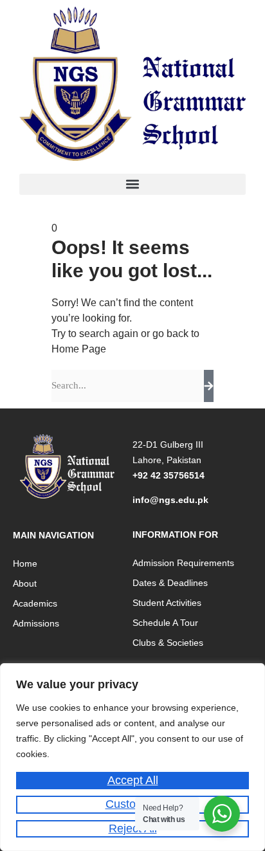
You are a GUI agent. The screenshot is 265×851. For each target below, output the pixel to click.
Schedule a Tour (165, 623)
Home (25, 563)
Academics (35, 603)
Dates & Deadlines (170, 583)
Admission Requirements (183, 563)
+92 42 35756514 (168, 475)
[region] (132, 757)
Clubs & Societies (167, 642)
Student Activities (166, 603)
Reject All (133, 828)
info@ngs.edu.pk (170, 500)
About (25, 583)
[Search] (209, 386)
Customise (132, 804)
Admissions (36, 623)
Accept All (132, 780)
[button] (132, 184)
